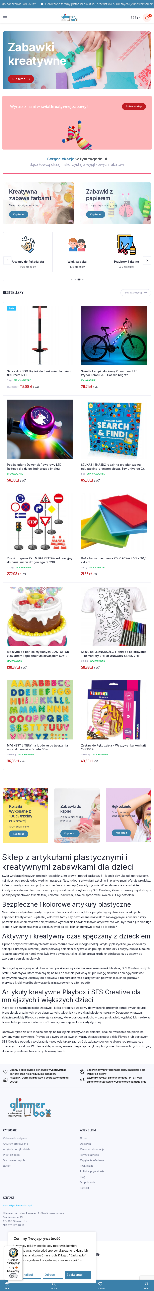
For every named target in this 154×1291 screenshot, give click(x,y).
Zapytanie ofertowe (92, 1160)
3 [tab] (79, 279)
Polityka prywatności (92, 1171)
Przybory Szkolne (77, 261)
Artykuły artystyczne (15, 1143)
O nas (83, 1138)
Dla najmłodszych (14, 1160)
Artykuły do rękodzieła (16, 1149)
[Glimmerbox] (69, 17)
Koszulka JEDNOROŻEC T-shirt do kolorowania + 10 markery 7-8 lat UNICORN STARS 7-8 (114, 653)
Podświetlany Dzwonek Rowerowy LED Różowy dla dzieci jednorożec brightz (34, 466)
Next (147, 260)
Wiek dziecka (27, 261)
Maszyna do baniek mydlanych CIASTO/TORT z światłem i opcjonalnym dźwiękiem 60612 (39, 653)
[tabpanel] (77, 60)
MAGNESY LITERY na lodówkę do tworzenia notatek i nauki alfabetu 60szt (37, 747)
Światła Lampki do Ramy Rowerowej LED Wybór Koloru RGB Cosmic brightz (109, 373)
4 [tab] (82, 279)
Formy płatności (89, 1154)
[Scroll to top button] (148, 1275)
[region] (52, 1257)
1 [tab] (71, 279)
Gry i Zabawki (126, 261)
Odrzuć (50, 1274)
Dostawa (85, 1143)
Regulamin (86, 1165)
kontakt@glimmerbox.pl (17, 1205)
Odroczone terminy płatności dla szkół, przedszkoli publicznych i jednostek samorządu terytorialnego (78, 4)
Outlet (6, 1165)
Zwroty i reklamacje (92, 1149)
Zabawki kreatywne (15, 1138)
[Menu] (20, 1248)
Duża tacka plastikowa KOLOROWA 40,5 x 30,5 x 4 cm (113, 560)
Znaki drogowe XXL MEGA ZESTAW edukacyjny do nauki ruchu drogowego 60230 (39, 560)
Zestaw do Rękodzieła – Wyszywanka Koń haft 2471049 (113, 747)
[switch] (13, 1275)
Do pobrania (87, 1182)
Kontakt (84, 1187)
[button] (72, 318)
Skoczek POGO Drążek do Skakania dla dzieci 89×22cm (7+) (39, 373)
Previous (7, 260)
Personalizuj (24, 1274)
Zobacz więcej (133, 292)
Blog (82, 1176)
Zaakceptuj (75, 1274)
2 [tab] (75, 279)
